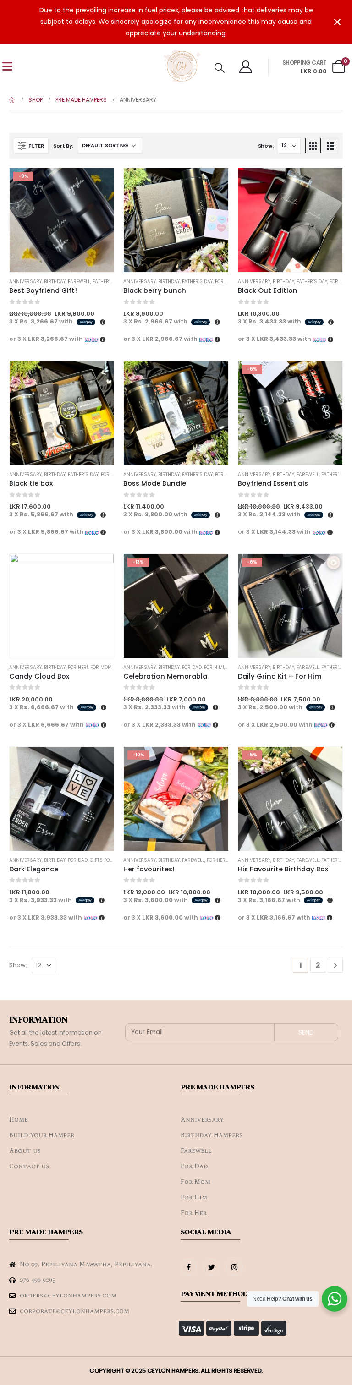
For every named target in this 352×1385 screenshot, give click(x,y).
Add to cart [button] (213, 183)
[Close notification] (337, 21)
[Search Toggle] (220, 67)
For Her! (225, 281)
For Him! (214, 667)
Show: (266, 145)
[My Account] (245, 66)
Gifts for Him (106, 860)
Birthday (55, 281)
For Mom (101, 667)
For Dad (339, 281)
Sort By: (63, 145)
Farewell (79, 281)
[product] (176, 220)
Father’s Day (108, 281)
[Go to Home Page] (12, 99)
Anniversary (25, 281)
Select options (98, 183)
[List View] (330, 145)
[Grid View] (313, 145)
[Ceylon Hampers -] (182, 66)
